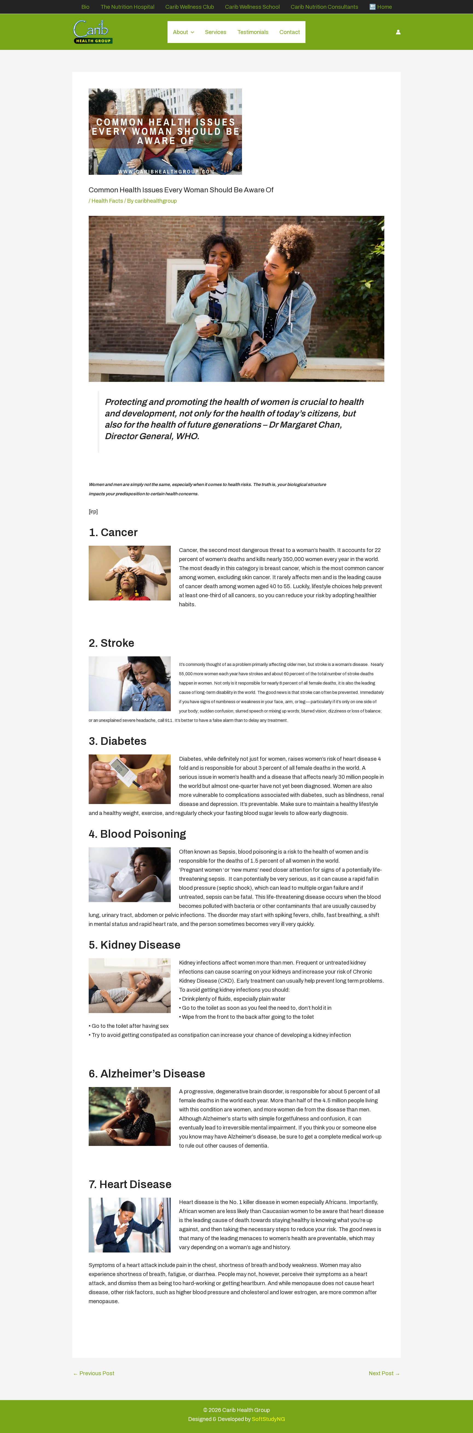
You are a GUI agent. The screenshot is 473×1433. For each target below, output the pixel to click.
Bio (85, 7)
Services (215, 32)
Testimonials (253, 32)
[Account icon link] (398, 32)
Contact (289, 32)
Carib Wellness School (252, 7)
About (180, 32)
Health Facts (107, 201)
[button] (191, 32)
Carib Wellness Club (189, 7)
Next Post (384, 1373)
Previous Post (93, 1373)
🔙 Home (380, 7)
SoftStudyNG (268, 1419)
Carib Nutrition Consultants (324, 7)
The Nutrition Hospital (127, 7)
